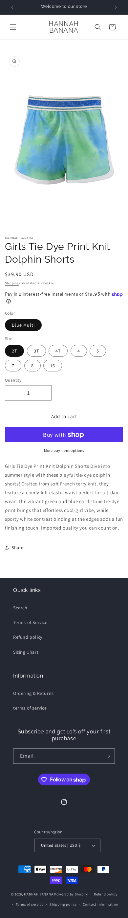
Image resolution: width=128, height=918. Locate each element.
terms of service (30, 708)
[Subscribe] (107, 756)
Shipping (12, 283)
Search (20, 608)
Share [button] (17, 547)
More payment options (64, 450)
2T (14, 351)
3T (36, 351)
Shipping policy (63, 904)
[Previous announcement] (12, 7)
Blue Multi (23, 325)
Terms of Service (30, 622)
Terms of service (29, 904)
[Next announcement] (116, 7)
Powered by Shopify (71, 894)
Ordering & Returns (33, 693)
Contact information (100, 904)
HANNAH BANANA (38, 894)
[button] (13, 27)
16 (52, 366)
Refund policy (27, 637)
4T (58, 351)
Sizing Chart (25, 652)
